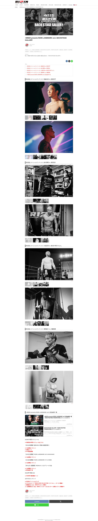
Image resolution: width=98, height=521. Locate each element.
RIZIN (31, 45)
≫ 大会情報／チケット (30, 448)
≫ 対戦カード (28, 449)
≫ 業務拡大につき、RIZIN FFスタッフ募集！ (36, 484)
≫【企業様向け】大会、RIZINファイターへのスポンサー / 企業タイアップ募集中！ (45, 486)
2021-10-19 (32, 44)
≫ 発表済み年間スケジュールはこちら (34, 442)
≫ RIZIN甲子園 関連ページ (31, 475)
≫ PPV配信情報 (29, 451)
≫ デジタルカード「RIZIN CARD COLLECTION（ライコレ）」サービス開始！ (44, 483)
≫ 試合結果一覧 (29, 470)
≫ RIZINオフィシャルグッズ (32, 481)
